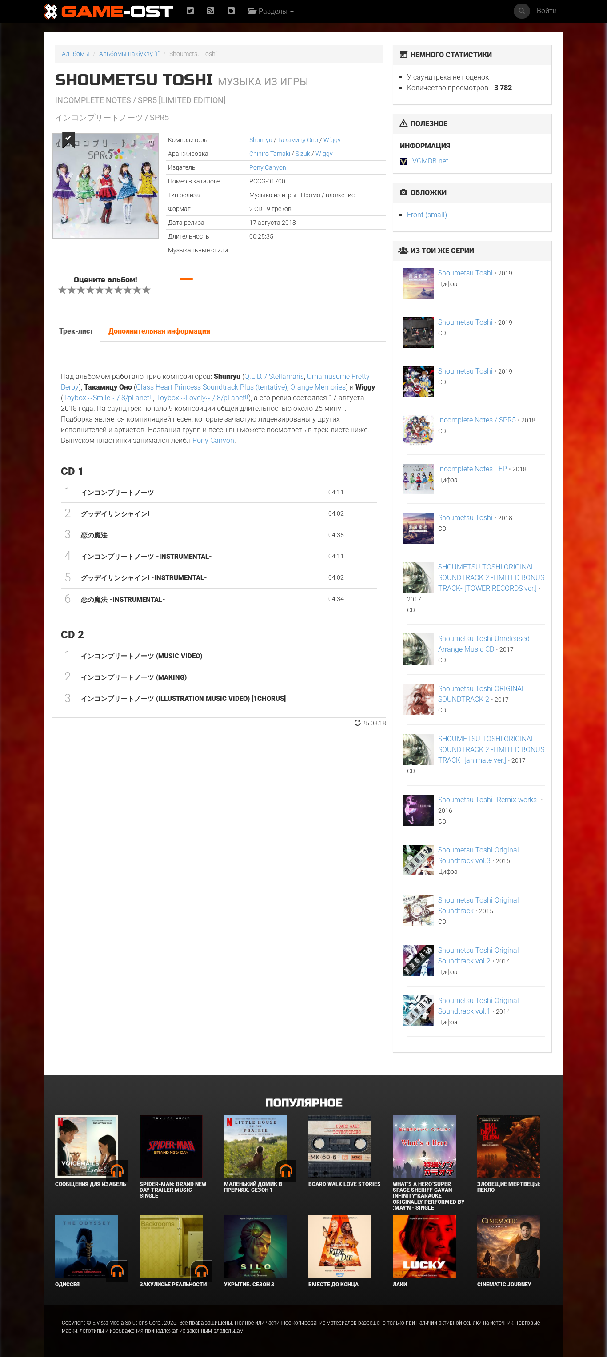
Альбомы (75, 53)
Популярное (303, 1103)
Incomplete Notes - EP (472, 469)
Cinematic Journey (504, 1284)
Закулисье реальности (173, 1284)
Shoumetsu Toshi (465, 273)
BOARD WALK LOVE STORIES (344, 1184)
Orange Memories (318, 387)
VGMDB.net (430, 161)
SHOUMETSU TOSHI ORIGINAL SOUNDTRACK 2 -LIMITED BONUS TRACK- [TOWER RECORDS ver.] (491, 578)
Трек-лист (76, 331)
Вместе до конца (333, 1284)
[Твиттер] (190, 11)
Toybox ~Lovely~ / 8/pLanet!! (202, 398)
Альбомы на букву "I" (129, 53)
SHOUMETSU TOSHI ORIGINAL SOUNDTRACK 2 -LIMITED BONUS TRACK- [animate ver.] (491, 749)
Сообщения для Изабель (90, 1184)
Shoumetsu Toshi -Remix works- (488, 800)
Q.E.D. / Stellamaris (274, 376)
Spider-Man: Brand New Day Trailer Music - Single (173, 1190)
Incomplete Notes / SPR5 (477, 420)
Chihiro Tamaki (269, 153)
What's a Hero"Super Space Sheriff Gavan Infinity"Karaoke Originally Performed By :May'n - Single (429, 1196)
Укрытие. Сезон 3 (249, 1284)
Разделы (272, 11)
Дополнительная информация (159, 331)
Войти (547, 11)
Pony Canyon (267, 167)
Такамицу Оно (298, 139)
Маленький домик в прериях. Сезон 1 (253, 1187)
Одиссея (67, 1284)
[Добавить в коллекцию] (68, 140)
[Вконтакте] (231, 11)
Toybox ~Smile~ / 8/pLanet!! (108, 398)
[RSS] (210, 11)
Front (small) (427, 215)
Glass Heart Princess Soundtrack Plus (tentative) (211, 387)
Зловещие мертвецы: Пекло (508, 1187)
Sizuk (303, 153)
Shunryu (260, 139)
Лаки (400, 1284)
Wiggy (332, 139)
